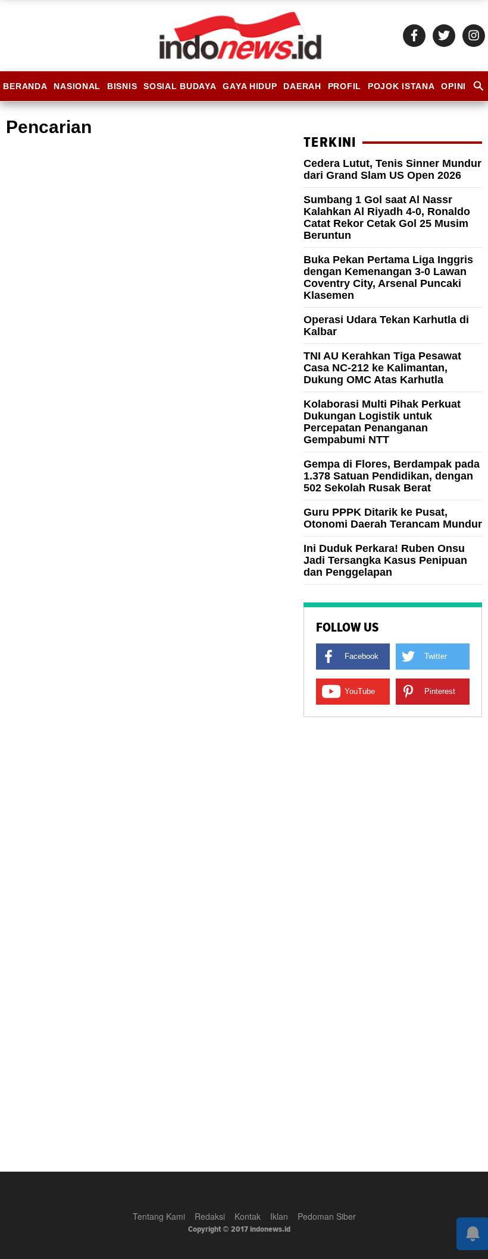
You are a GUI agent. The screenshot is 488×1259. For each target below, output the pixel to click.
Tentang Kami (159, 1216)
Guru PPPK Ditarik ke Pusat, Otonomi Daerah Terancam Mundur (393, 518)
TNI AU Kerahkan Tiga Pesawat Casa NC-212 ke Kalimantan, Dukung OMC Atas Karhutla (382, 368)
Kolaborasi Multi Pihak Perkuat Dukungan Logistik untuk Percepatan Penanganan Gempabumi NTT (382, 422)
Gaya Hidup (250, 86)
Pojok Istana (401, 86)
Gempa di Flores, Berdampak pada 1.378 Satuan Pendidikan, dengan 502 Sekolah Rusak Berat (392, 476)
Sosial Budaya (179, 86)
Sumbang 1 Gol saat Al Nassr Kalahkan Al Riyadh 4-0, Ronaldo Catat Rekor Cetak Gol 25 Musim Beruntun (387, 217)
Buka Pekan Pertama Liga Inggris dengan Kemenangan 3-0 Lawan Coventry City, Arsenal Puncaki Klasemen (388, 277)
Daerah (302, 86)
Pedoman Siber (327, 1216)
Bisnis (122, 86)
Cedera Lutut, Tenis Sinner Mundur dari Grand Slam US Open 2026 (392, 169)
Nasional (77, 86)
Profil (344, 86)
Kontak (247, 1216)
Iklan (279, 1216)
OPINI (453, 86)
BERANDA (25, 86)
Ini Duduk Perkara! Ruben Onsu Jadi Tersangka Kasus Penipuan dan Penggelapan (385, 560)
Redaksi (210, 1216)
